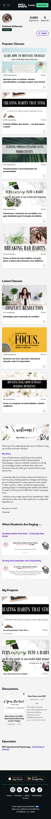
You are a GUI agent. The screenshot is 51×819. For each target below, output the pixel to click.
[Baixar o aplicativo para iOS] (15, 778)
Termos (25, 798)
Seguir (44, 33)
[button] (4, 5)
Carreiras (18, 795)
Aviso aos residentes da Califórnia (25, 809)
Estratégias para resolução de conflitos (21, 316)
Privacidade (36, 795)
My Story (6, 454)
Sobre (9, 795)
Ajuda (27, 795)
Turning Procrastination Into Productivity (21, 561)
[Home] (22, 5)
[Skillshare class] (24, 60)
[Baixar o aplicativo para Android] (35, 778)
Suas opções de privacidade (23, 806)
